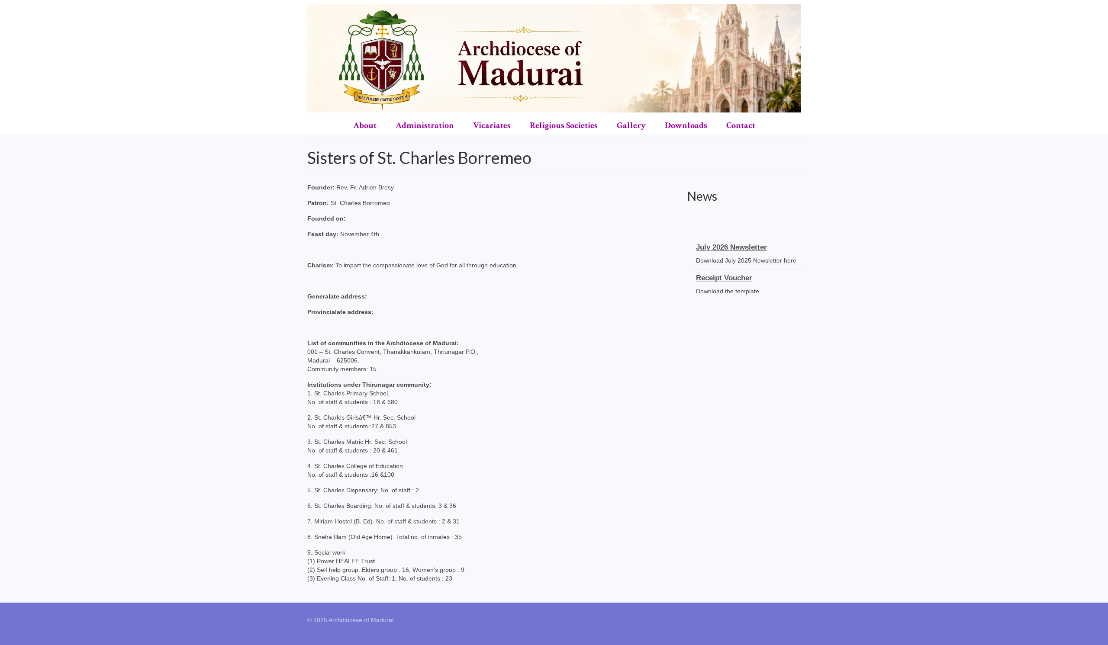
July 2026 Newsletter (731, 244)
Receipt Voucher (724, 274)
